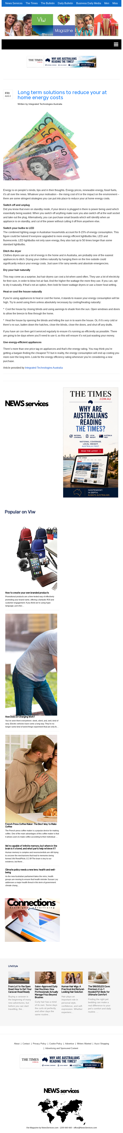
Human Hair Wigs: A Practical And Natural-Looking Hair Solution (73, 989)
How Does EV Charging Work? (20, 716)
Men (106, 3)
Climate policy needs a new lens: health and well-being (30, 871)
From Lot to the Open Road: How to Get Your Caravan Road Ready (20, 989)
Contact (26, 1043)
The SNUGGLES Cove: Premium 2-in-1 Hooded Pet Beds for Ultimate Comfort (99, 990)
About (17, 1043)
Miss (115, 3)
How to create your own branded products (27, 592)
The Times (32, 3)
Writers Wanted (84, 1043)
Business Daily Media (88, 3)
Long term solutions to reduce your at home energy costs (62, 94)
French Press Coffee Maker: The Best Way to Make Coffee (31, 825)
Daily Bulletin (65, 3)
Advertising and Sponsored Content (61, 1048)
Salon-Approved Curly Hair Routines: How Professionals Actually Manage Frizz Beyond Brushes (46, 992)
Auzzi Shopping (101, 1043)
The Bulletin (48, 3)
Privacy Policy (39, 1043)
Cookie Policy (55, 1043)
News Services (13, 3)
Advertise (69, 1043)
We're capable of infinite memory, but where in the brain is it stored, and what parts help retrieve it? (31, 847)
